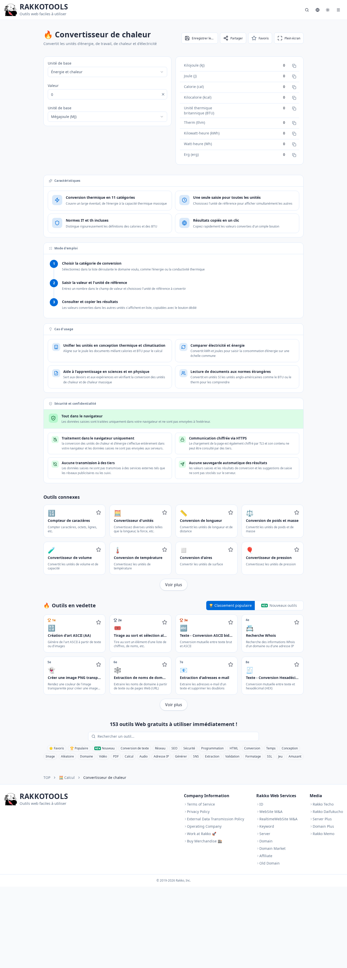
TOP (46, 777)
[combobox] (107, 72)
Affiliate (265, 855)
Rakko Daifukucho (328, 811)
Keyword (266, 826)
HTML (234, 748)
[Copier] (294, 66)
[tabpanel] (173, 662)
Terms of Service (201, 804)
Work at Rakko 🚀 (201, 833)
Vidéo (103, 756)
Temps (271, 748)
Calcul (129, 756)
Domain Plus (323, 826)
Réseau (160, 748)
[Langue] (317, 10)
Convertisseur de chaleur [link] (104, 777)
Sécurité (189, 748)
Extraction (212, 756)
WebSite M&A (270, 811)
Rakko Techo (323, 804)
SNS (196, 756)
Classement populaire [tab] (233, 605)
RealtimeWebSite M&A (278, 818)
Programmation (212, 748)
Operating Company (204, 826)
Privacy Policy (198, 811)
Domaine (86, 756)
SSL (269, 756)
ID (261, 804)
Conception (290, 748)
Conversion (252, 748)
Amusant (295, 756)
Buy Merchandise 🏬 (204, 841)
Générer (181, 756)
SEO (174, 748)
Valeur (53, 85)
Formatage (253, 756)
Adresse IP (161, 756)
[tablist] (255, 605)
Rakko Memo (323, 833)
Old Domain (269, 863)
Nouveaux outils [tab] (283, 605)
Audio (143, 756)
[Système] (328, 10)
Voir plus (173, 584)
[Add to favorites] (98, 512)
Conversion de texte (135, 748)
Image (50, 756)
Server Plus (322, 818)
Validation (232, 756)
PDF (116, 756)
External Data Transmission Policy (215, 818)
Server (264, 833)
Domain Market (272, 848)
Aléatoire (67, 756)
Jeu (280, 756)
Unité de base (59, 63)
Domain (266, 841)
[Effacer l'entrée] (163, 94)
